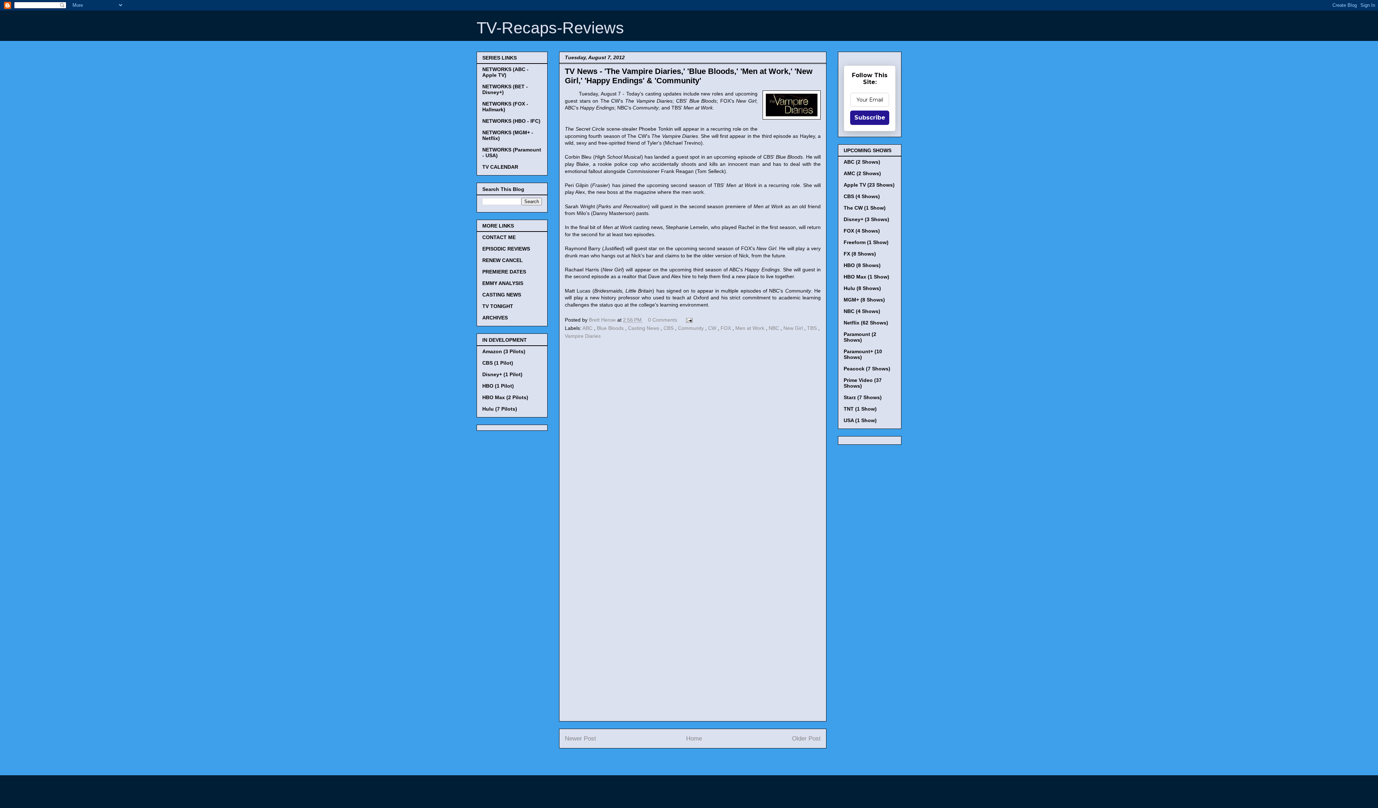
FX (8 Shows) (860, 254)
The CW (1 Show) (865, 208)
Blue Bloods (611, 328)
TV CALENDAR (500, 167)
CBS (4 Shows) (862, 196)
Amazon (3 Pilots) (503, 351)
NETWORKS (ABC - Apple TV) (505, 72)
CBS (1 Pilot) (497, 363)
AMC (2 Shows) (862, 173)
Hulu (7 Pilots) (499, 409)
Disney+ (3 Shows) (866, 219)
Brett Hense (603, 320)
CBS (669, 328)
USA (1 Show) (860, 420)
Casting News (644, 328)
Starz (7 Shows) (863, 397)
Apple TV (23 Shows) (869, 185)
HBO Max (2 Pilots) (505, 397)
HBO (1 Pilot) (498, 386)
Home (694, 738)
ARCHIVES (495, 318)
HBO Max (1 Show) (866, 277)
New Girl (793, 328)
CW (713, 328)
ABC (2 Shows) (862, 162)
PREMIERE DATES (504, 272)
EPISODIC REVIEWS (506, 249)
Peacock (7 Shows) (867, 369)
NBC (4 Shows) (862, 311)
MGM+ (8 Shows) (864, 300)
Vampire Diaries (583, 336)
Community (691, 328)
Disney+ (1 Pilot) (502, 374)
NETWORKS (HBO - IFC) (511, 121)
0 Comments (662, 320)
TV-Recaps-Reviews (550, 28)
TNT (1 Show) (860, 409)
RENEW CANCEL (502, 260)
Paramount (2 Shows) (860, 337)
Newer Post (580, 738)
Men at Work (750, 328)
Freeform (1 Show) (866, 242)
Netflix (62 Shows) (866, 323)
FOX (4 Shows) (862, 231)
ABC (588, 328)
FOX (726, 328)
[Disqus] (693, 440)
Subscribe (869, 117)
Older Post (806, 738)
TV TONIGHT (497, 306)
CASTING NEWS (501, 295)
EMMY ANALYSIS (502, 283)
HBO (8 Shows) (862, 265)
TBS (812, 328)
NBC (775, 328)
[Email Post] (688, 320)
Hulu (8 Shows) (862, 288)
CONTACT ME (499, 237)
